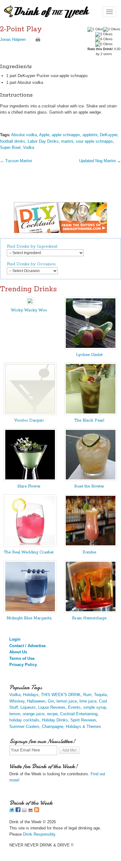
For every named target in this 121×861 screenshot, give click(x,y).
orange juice (33, 714)
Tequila (100, 694)
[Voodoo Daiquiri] (30, 413)
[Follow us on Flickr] (30, 810)
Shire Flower (29, 486)
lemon (14, 714)
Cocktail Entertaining (78, 714)
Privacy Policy (23, 664)
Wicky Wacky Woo (29, 310)
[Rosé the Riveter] (90, 479)
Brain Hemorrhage (89, 618)
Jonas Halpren (13, 39)
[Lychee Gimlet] (90, 348)
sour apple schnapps (94, 141)
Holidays (30, 694)
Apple (44, 134)
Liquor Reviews (51, 707)
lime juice (87, 701)
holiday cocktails (24, 720)
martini (67, 141)
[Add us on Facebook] (18, 810)
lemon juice (66, 701)
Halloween (36, 701)
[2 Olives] (111, 29)
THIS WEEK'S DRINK (61, 694)
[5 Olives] (104, 44)
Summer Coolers (24, 726)
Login (14, 639)
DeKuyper (108, 134)
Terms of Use (21, 658)
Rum (87, 694)
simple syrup (94, 707)
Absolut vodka (24, 134)
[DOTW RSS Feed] (36, 810)
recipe (52, 714)
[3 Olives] (104, 34)
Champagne (52, 726)
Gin (51, 701)
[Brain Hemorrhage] (90, 611)
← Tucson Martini (16, 160)
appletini (90, 134)
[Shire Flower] (30, 479)
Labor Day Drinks (43, 141)
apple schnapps (66, 134)
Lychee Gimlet (89, 354)
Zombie (89, 552)
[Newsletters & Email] (24, 810)
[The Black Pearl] (90, 413)
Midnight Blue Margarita (29, 618)
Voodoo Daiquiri (29, 420)
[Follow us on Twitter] (11, 810)
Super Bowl (10, 147)
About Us (18, 652)
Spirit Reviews (83, 720)
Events (74, 707)
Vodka (28, 147)
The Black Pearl (89, 420)
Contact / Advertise (27, 645)
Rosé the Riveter (89, 486)
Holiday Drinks (55, 720)
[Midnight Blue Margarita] (30, 611)
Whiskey (17, 701)
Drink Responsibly (39, 834)
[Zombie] (90, 545)
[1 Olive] (95, 29)
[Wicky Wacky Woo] (30, 303)
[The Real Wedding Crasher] (30, 545)
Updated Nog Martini (98, 160)
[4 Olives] (104, 39)
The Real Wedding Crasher (29, 552)
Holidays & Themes (83, 726)
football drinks (12, 141)
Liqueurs (28, 707)
